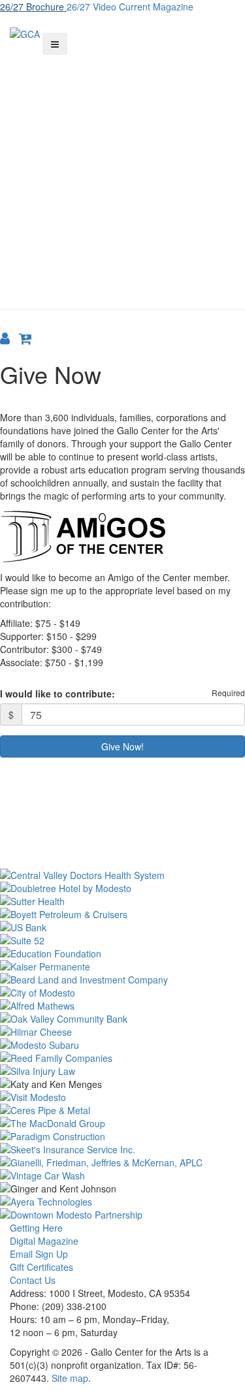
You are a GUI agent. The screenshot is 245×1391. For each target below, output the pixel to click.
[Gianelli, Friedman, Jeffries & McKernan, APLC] (122, 1162)
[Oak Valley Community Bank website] (122, 1018)
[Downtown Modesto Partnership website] (122, 1214)
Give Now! (122, 746)
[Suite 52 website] (122, 940)
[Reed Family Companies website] (122, 1057)
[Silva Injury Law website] (122, 1071)
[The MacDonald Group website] (122, 1123)
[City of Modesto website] (122, 992)
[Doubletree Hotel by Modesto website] (122, 888)
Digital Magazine (44, 1240)
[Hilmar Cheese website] (122, 1031)
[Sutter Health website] (122, 901)
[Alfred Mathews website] (122, 1005)
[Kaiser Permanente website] (122, 966)
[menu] (54, 44)
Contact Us (33, 1280)
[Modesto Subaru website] (122, 1044)
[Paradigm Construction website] (122, 1136)
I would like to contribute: (57, 693)
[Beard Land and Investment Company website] (122, 979)
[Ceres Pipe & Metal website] (122, 1110)
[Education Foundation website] (122, 953)
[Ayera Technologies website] (122, 1201)
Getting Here (36, 1227)
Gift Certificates (41, 1266)
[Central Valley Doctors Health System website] (122, 875)
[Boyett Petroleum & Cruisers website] (122, 914)
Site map (70, 1377)
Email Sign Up (39, 1253)
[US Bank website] (122, 927)
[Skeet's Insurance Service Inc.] (122, 1149)
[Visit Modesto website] (122, 1097)
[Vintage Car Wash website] (122, 1175)
